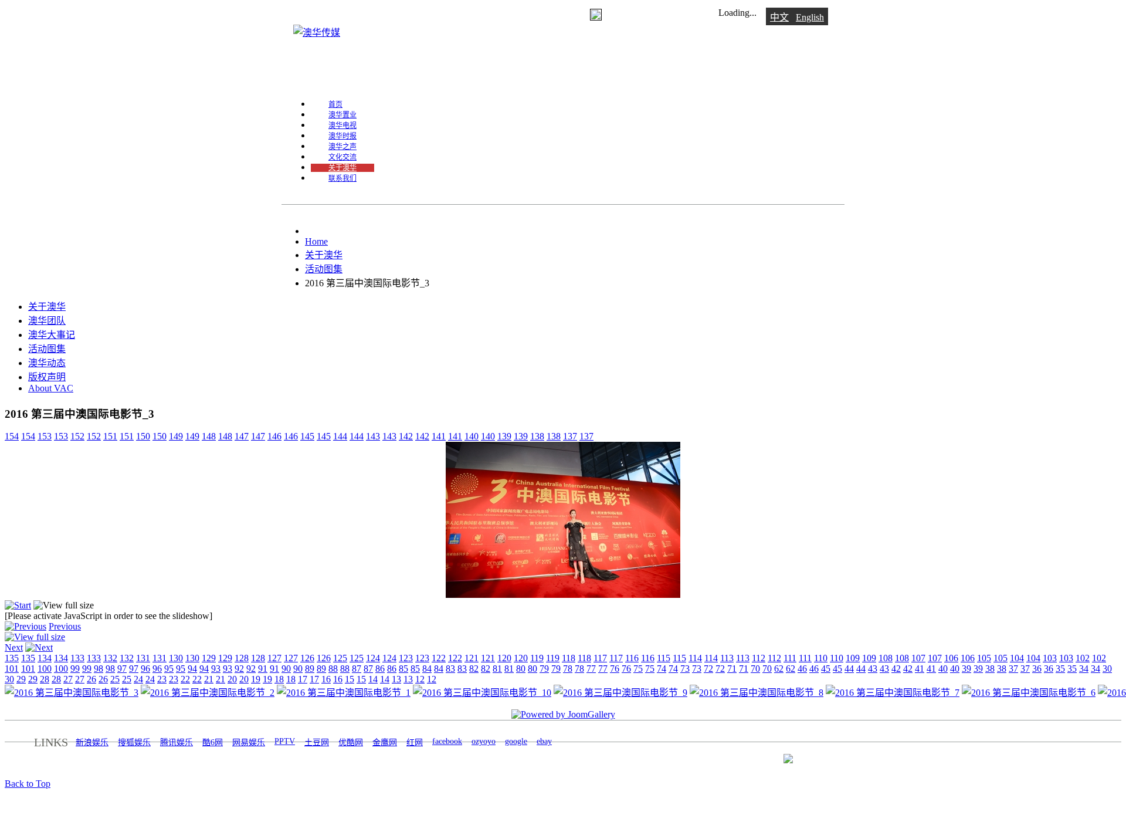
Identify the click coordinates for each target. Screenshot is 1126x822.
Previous (65, 626)
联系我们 (342, 178)
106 (951, 658)
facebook (447, 741)
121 (471, 658)
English (810, 17)
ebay (544, 741)
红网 (414, 742)
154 (12, 436)
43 (872, 669)
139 (504, 436)
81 (497, 669)
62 (779, 669)
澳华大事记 (51, 335)
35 (1060, 669)
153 (45, 436)
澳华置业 (342, 115)
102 (1083, 658)
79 (544, 669)
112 (758, 658)
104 (1017, 658)
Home (316, 241)
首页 (335, 104)
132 (110, 658)
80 (520, 669)
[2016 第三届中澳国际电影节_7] (892, 693)
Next (14, 647)
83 (450, 669)
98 (98, 669)
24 (138, 679)
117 (600, 658)
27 (68, 679)
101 (12, 669)
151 (110, 436)
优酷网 (350, 742)
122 (439, 658)
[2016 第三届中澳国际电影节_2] (207, 693)
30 (1107, 669)
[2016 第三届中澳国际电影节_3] (71, 693)
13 (396, 679)
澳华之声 (342, 147)
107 (918, 658)
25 (115, 679)
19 (255, 679)
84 (427, 669)
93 (216, 669)
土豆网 (316, 742)
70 (755, 669)
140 (471, 436)
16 (326, 679)
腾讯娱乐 (176, 742)
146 (274, 436)
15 (349, 679)
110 (820, 658)
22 (185, 679)
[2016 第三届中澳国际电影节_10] (482, 693)
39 (966, 669)
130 (176, 658)
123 (406, 658)
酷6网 (212, 742)
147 (242, 436)
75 (638, 669)
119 (537, 658)
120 (504, 658)
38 (990, 669)
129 (209, 658)
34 (1083, 669)
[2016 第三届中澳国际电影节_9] (620, 693)
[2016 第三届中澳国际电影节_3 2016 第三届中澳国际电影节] (563, 595)
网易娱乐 (248, 742)
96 (145, 669)
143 (373, 436)
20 (232, 679)
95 (169, 669)
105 (984, 658)
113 (727, 658)
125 (340, 658)
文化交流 (342, 157)
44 (849, 669)
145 (307, 436)
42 (896, 669)
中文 (779, 17)
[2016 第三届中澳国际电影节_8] (756, 693)
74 (661, 669)
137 (570, 436)
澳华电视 (342, 125)
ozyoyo (484, 741)
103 (1050, 658)
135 (12, 658)
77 (591, 669)
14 (373, 679)
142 (406, 436)
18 (279, 679)
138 (537, 436)
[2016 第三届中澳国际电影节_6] (1029, 693)
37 (1013, 669)
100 (45, 669)
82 (474, 669)
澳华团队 (47, 321)
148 (209, 436)
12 (420, 679)
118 (568, 658)
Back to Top (27, 784)
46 (802, 669)
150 (143, 436)
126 (307, 658)
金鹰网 (384, 742)
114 (695, 658)
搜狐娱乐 (134, 742)
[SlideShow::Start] (18, 605)
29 (21, 679)
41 (919, 669)
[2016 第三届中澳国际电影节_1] (344, 693)
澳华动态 (47, 363)
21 (208, 679)
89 (309, 669)
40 (943, 669)
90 (286, 669)
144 (340, 436)
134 (45, 658)
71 (732, 669)
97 (122, 669)
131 (143, 658)
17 (302, 679)
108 (886, 658)
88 (333, 669)
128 (242, 658)
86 (380, 669)
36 (1037, 669)
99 (75, 669)
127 (274, 658)
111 (790, 658)
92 (239, 669)
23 (162, 679)
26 (91, 679)
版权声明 (47, 377)
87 (356, 669)
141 (439, 436)
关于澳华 (342, 168)
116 (632, 658)
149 (176, 436)
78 (567, 669)
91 (262, 669)
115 (663, 658)
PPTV (284, 741)
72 (708, 669)
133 (77, 658)
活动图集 (323, 269)
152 (77, 436)
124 (373, 658)
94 (192, 669)
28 (44, 679)
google (516, 741)
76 (614, 669)
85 (403, 669)
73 (685, 669)
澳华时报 (342, 136)
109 (853, 658)
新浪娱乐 (92, 742)
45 (825, 669)
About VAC (50, 388)
